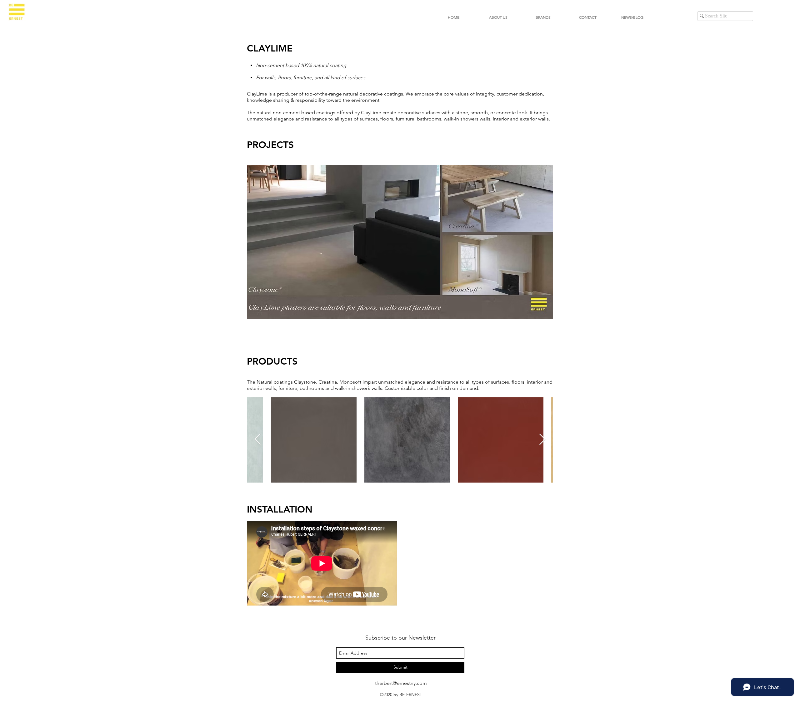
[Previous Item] (257, 440)
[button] (543, 17)
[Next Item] (542, 440)
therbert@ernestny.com (401, 683)
